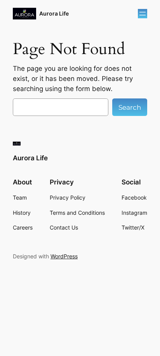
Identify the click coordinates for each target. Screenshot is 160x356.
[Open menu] (142, 13)
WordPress (64, 256)
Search (129, 107)
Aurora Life (54, 13)
